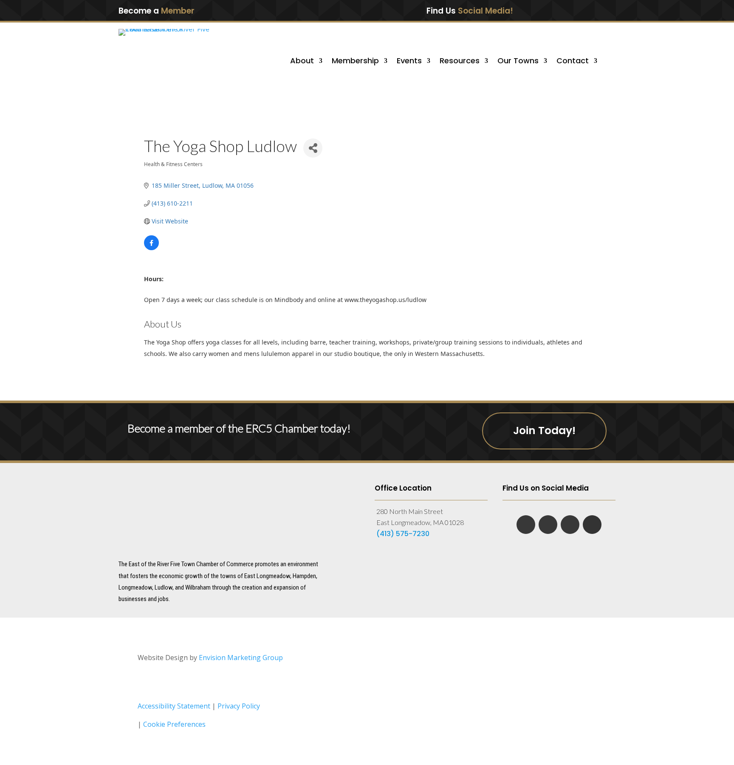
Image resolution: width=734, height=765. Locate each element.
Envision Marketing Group (241, 657)
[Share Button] (312, 148)
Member (178, 11)
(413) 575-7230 (402, 534)
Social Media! (485, 11)
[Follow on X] (581, 10)
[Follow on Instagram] (598, 10)
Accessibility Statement (174, 706)
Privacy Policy (238, 706)
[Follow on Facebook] (545, 10)
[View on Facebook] (151, 248)
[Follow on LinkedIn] (563, 10)
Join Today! (544, 430)
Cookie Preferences (174, 724)
